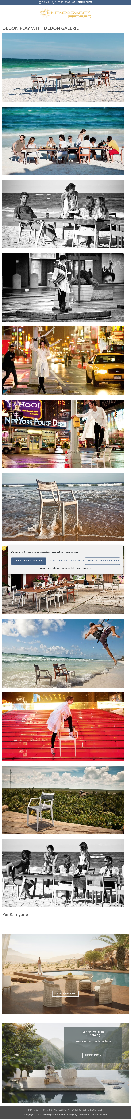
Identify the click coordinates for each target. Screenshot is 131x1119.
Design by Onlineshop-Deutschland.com (87, 1115)
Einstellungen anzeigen (103, 561)
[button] (4, 13)
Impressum (86, 568)
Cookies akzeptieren (28, 561)
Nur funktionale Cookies (66, 561)
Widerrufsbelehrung (84, 1110)
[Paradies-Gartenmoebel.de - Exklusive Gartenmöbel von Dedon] (65, 13)
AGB (100, 1110)
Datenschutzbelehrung (49, 568)
